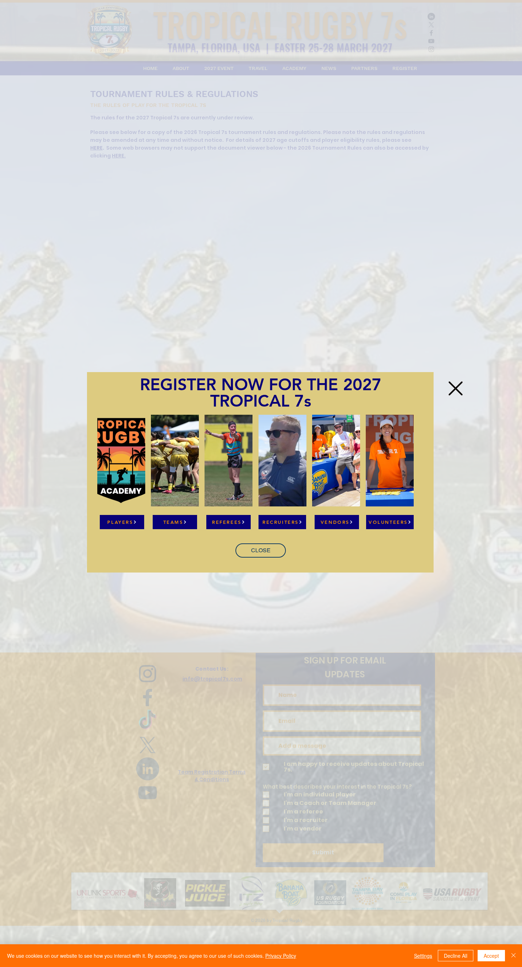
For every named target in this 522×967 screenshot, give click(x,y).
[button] (260, 550)
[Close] (513, 955)
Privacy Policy (280, 955)
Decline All (455, 955)
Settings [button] (423, 955)
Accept (491, 955)
